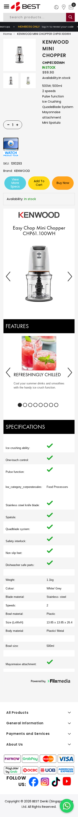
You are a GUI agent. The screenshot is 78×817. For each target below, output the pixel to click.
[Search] (70, 17)
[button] (39, 274)
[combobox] (38, 17)
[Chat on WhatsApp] (67, 806)
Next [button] (70, 276)
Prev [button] (8, 276)
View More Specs (15, 183)
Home (7, 34)
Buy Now (63, 183)
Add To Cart (39, 183)
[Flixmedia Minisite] (11, 147)
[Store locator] (63, 7)
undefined (19, 405)
